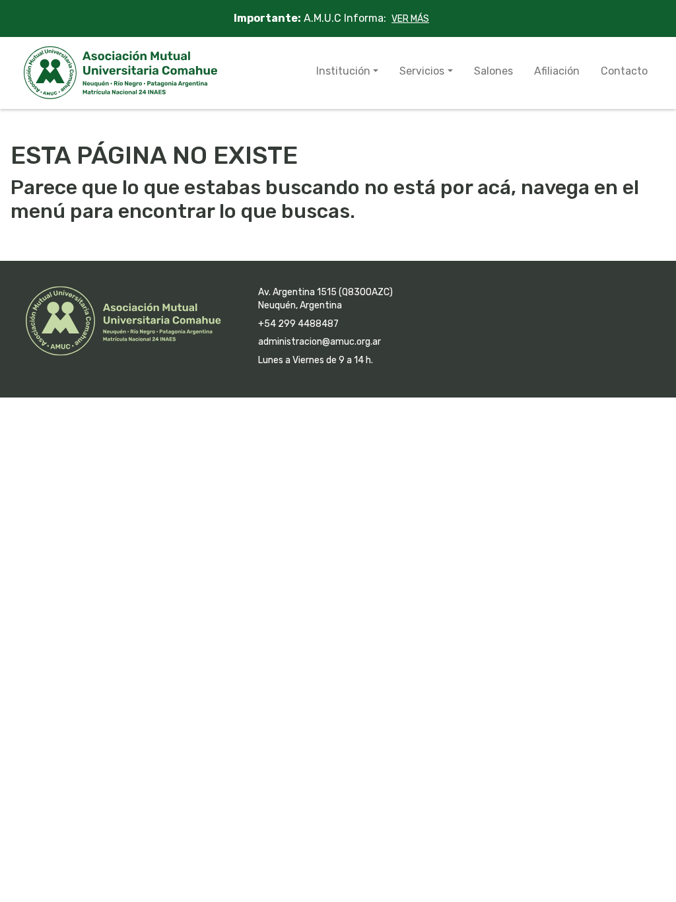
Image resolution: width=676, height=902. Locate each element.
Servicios (421, 71)
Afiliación (557, 71)
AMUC (120, 72)
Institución (343, 71)
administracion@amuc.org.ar (319, 341)
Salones (493, 71)
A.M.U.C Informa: (331, 18)
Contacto (624, 71)
